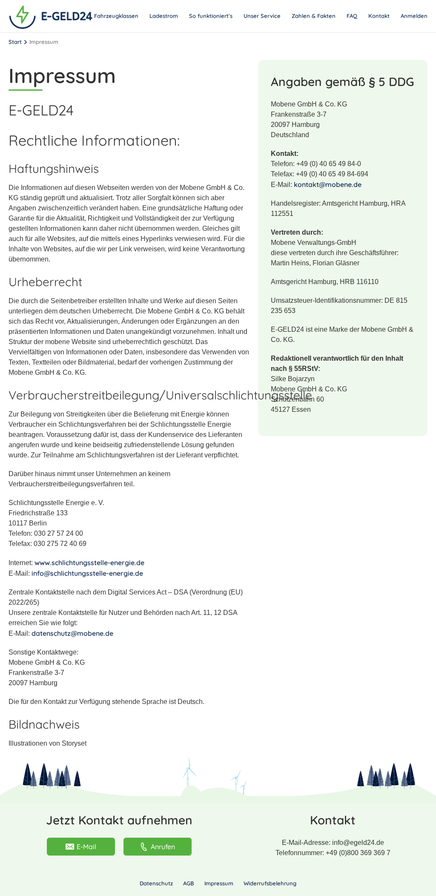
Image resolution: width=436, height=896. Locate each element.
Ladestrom (163, 15)
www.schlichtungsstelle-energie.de (89, 562)
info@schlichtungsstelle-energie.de (87, 573)
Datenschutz (156, 883)
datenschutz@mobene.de (72, 633)
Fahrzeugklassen (116, 15)
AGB (188, 883)
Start (15, 41)
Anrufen (163, 846)
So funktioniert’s (210, 15)
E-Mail (86, 846)
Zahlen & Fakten (314, 15)
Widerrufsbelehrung (270, 883)
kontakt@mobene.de (327, 184)
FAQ (352, 15)
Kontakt (379, 15)
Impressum (218, 883)
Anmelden (414, 15)
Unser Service (262, 15)
